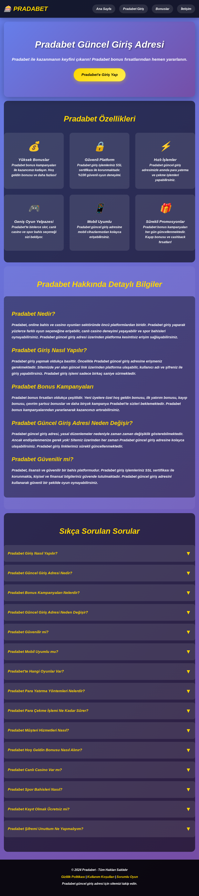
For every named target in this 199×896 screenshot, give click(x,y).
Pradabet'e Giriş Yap (99, 75)
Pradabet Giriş (133, 9)
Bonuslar (162, 9)
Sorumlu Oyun (127, 876)
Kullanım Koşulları (100, 876)
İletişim (186, 9)
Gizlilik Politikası (73, 876)
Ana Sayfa (103, 9)
